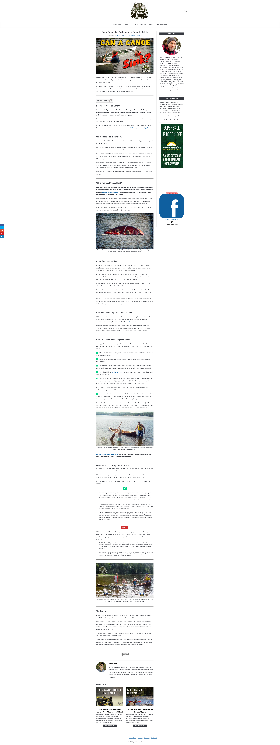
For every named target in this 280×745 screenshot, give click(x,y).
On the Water (117, 25)
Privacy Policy (132, 738)
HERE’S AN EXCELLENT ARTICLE (107, 454)
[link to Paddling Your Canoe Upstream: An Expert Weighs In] (139, 696)
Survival (151, 25)
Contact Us (154, 738)
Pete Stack (117, 35)
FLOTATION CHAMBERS (110, 192)
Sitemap (140, 738)
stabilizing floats (117, 372)
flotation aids (132, 322)
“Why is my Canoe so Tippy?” (139, 128)
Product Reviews (162, 25)
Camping (135, 25)
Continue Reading (109, 726)
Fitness (127, 25)
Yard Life (143, 25)
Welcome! (146, 738)
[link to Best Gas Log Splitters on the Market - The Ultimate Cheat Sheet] (109, 696)
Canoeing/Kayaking (128, 35)
